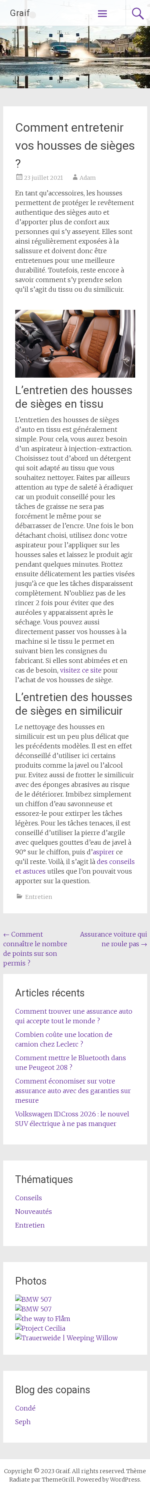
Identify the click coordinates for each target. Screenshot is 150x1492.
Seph (23, 1422)
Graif (20, 13)
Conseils (28, 1198)
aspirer (103, 852)
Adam (88, 177)
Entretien (38, 896)
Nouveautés (33, 1211)
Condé (25, 1408)
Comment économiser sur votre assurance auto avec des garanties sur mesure (73, 1090)
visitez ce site (81, 670)
